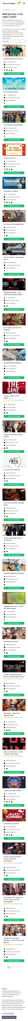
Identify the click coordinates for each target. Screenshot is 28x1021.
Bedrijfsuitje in (6, 10)
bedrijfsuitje (16, 29)
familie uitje (12, 22)
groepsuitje (5, 22)
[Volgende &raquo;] (22, 967)
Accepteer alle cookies (9, 1017)
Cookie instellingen (8, 1013)
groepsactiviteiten (14, 34)
